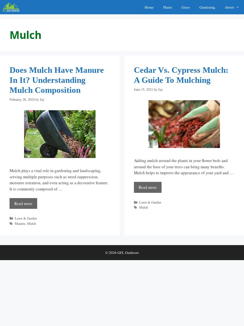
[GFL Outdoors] (12, 7)
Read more (23, 203)
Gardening (207, 7)
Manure (20, 223)
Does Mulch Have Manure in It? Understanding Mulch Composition (57, 80)
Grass (186, 7)
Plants (167, 7)
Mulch (31, 223)
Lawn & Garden (26, 218)
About (229, 7)
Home (149, 7)
